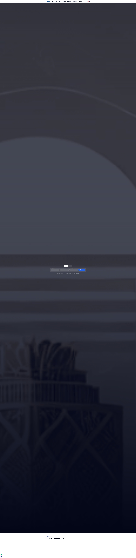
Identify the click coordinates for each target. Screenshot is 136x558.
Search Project (54, 268)
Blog (60, 1)
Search (82, 269)
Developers (64, 1)
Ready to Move (69, 1)
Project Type (72, 268)
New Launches (75, 1)
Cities (56, 1)
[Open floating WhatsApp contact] (1, 554)
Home (52, 1)
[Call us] (1, 556)
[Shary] (48, 1)
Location (62, 268)
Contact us (80, 1)
